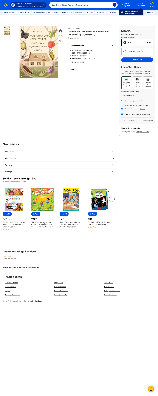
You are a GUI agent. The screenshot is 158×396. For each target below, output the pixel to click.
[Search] (114, 5)
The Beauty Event (115, 12)
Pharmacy (89, 12)
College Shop (67, 12)
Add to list (131, 121)
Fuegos (7, 291)
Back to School (53, 12)
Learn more (146, 114)
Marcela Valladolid (74, 28)
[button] (126, 5)
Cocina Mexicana (10, 287)
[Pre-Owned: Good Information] (142, 51)
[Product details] (113, 151)
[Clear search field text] (109, 5)
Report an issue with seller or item (136, 105)
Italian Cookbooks (60, 295)
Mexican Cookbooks (61, 291)
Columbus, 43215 (133, 91)
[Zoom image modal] (60, 41)
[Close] (42, 12)
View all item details (78, 62)
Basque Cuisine (109, 287)
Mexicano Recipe (60, 287)
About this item (11, 144)
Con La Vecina (108, 283)
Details (142, 109)
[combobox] (83, 5)
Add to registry (148, 121)
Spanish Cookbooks (11, 283)
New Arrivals (101, 12)
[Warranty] (113, 165)
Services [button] (23, 12)
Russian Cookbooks (110, 295)
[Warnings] (113, 172)
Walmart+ (138, 12)
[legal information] (140, 34)
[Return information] (136, 38)
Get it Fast (78, 12)
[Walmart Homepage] (6, 5)
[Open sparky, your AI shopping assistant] (150, 388)
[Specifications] (113, 158)
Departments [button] (9, 12)
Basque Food (58, 283)
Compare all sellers (142, 132)
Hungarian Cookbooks (12, 295)
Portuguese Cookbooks (112, 291)
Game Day (128, 12)
